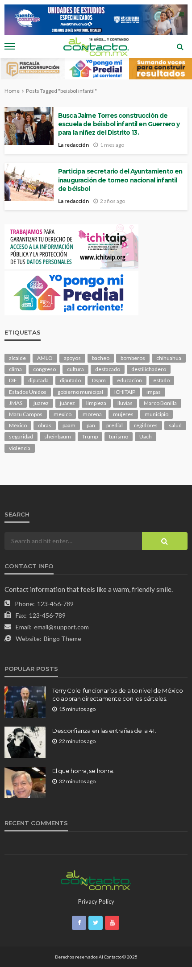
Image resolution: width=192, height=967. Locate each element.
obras (44, 425)
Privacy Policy (96, 901)
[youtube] (112, 923)
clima (15, 369)
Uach (145, 436)
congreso (44, 369)
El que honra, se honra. (83, 770)
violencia (19, 448)
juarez (41, 403)
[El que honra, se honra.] (25, 782)
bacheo (100, 358)
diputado (70, 380)
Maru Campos (25, 414)
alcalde (17, 358)
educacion (129, 380)
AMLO (45, 358)
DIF (13, 380)
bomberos (133, 358)
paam (69, 425)
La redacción (73, 144)
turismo (118, 436)
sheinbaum (57, 436)
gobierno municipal (80, 391)
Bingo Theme (62, 638)
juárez (67, 403)
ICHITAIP (124, 391)
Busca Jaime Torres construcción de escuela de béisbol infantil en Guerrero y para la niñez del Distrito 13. (119, 124)
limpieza (96, 403)
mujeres (123, 414)
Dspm (99, 380)
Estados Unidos (27, 391)
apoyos (72, 358)
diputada (38, 380)
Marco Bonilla (160, 403)
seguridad (21, 436)
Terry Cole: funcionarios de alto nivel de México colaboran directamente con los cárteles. (117, 694)
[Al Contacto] (96, 879)
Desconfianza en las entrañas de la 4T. (104, 730)
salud (175, 425)
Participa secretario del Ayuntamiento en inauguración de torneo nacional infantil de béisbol (120, 180)
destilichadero (148, 369)
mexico (62, 414)
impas (153, 391)
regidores (146, 425)
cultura (75, 369)
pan (91, 425)
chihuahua (168, 358)
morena (92, 414)
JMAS (15, 403)
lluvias (125, 403)
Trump (90, 436)
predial (114, 425)
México (18, 425)
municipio (156, 414)
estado (161, 380)
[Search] (180, 46)
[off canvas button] (9, 46)
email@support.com (61, 627)
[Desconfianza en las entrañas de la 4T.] (25, 742)
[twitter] (95, 923)
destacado (107, 369)
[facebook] (79, 923)
